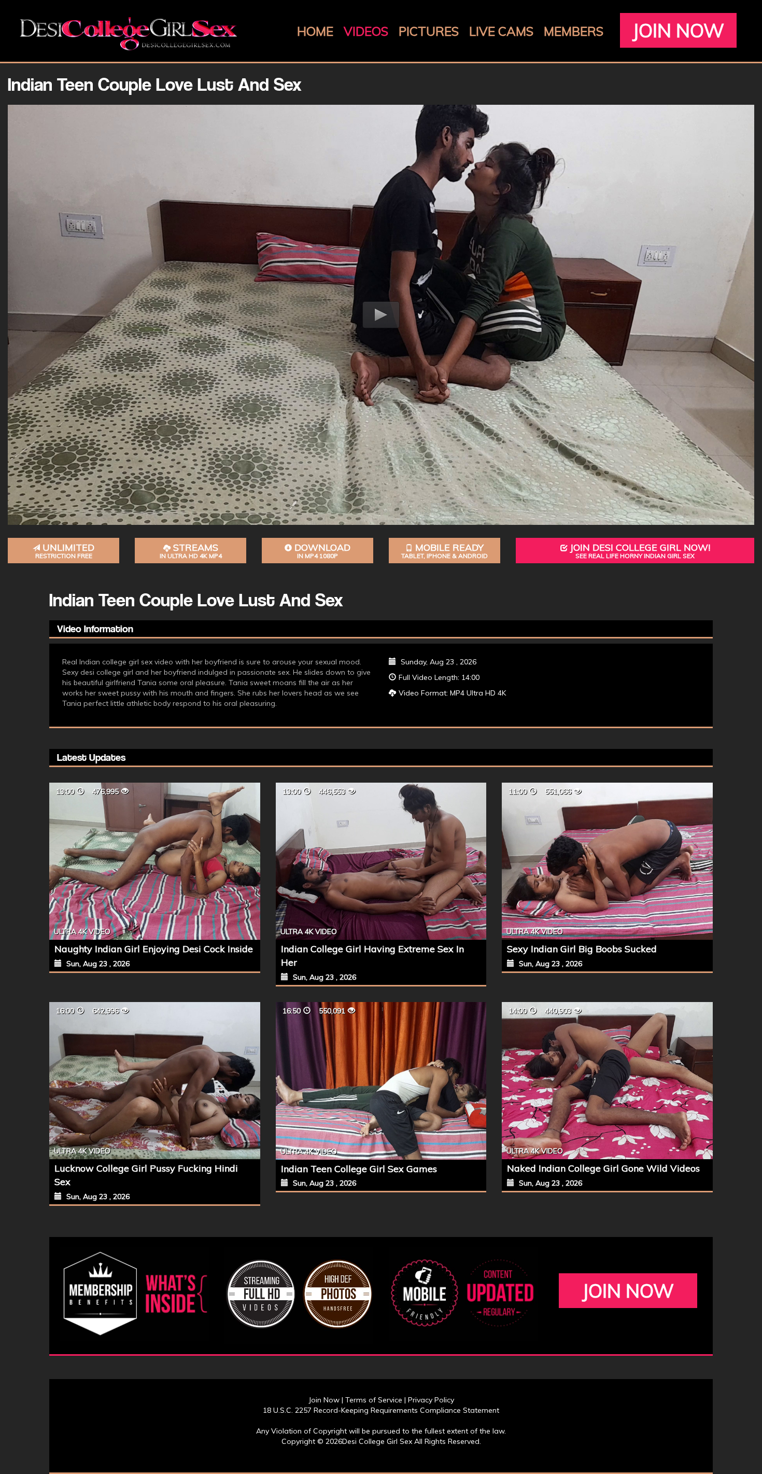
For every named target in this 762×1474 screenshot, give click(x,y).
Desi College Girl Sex (377, 1441)
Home (315, 31)
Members (573, 31)
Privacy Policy (431, 1400)
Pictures (429, 31)
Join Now (678, 30)
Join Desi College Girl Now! (640, 550)
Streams (191, 550)
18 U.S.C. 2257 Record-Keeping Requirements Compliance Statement (381, 1410)
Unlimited (65, 550)
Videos (366, 31)
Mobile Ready (444, 550)
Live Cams (501, 31)
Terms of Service (373, 1400)
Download (322, 550)
